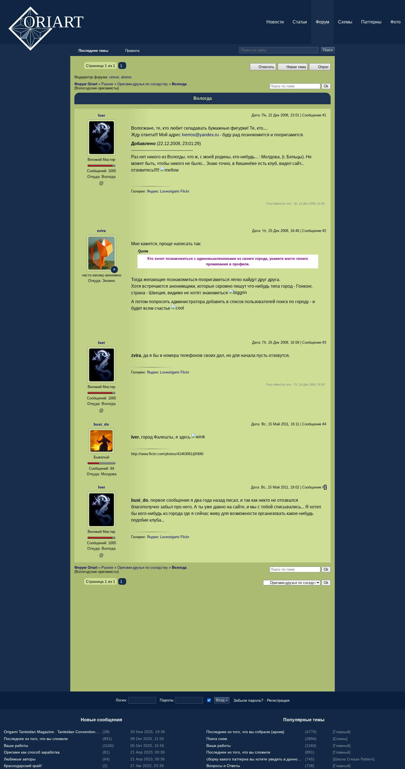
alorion (126, 77)
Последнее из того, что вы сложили (36, 738)
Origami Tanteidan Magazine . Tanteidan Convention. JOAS (52, 732)
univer (114, 77)
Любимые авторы (20, 759)
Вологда (179, 84)
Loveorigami (169, 191)
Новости (275, 22)
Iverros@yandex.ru (200, 134)
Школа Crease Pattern (353, 759)
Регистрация (278, 700)
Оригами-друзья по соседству (142, 84)
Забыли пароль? (248, 700)
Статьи (300, 22)
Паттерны (371, 22)
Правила (132, 51)
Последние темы (399, 384)
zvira (101, 230)
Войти (399, 373)
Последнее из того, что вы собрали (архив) (245, 732)
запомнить (208, 700)
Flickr (184, 191)
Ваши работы (16, 745)
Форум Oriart (85, 84)
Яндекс (153, 191)
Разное (107, 84)
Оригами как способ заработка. (32, 752)
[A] (101, 253)
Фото (395, 22)
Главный (341, 732)
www (101, 287)
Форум (322, 22)
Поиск (328, 50)
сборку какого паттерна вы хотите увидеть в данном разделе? (255, 759)
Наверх (399, 395)
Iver (101, 115)
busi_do (101, 424)
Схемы (345, 22)
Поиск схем (216, 738)
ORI (58, 21)
